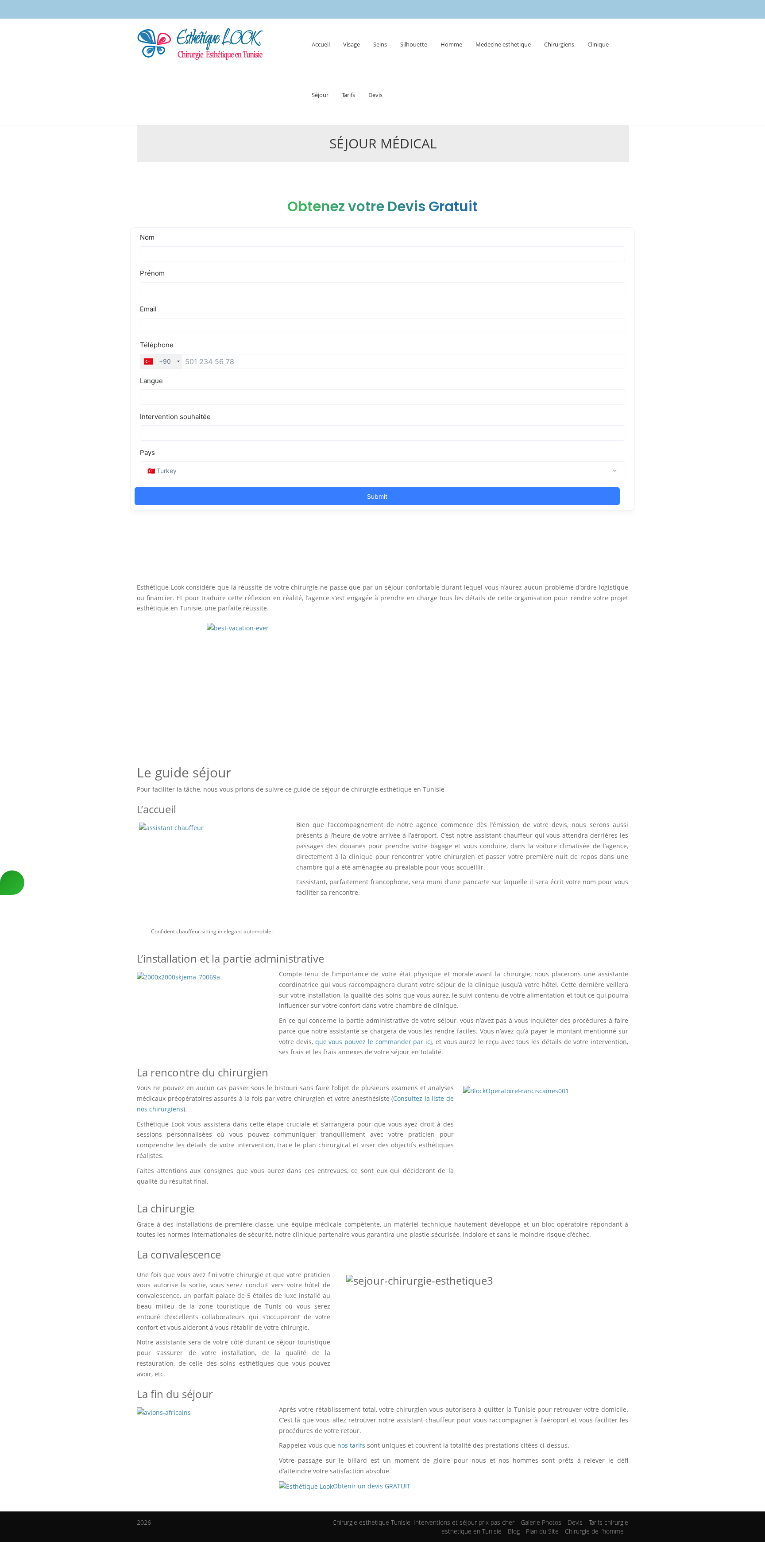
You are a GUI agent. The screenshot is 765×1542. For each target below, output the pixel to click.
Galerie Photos (541, 1522)
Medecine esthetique (503, 44)
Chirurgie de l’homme (594, 1531)
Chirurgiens (559, 44)
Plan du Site (542, 1531)
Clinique (598, 44)
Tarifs (348, 95)
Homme (451, 44)
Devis (375, 95)
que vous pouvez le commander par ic (373, 1041)
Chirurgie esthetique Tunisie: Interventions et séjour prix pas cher (423, 1522)
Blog (514, 1531)
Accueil (321, 44)
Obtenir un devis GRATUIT (371, 1486)
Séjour (320, 95)
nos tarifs (352, 1445)
